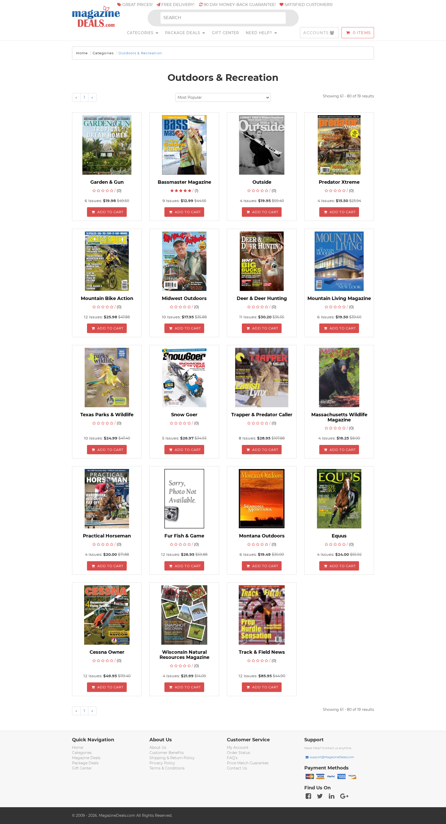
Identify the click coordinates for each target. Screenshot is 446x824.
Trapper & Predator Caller (261, 415)
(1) (196, 190)
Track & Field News (262, 652)
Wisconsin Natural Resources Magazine (184, 654)
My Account (238, 747)
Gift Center (225, 32)
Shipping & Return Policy (172, 758)
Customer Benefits (166, 752)
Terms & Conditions (167, 768)
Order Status (238, 752)
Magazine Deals (86, 758)
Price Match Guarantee (247, 763)
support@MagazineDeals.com (332, 757)
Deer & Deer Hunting (262, 298)
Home (82, 53)
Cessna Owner (107, 652)
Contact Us (237, 768)
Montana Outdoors (262, 536)
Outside (261, 182)
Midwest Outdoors (184, 298)
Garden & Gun (107, 182)
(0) (119, 190)
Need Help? (259, 32)
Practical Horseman (107, 536)
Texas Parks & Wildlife (106, 415)
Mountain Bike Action (107, 298)
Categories (141, 32)
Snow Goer (184, 415)
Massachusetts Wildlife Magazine (339, 417)
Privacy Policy (162, 763)
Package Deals (183, 32)
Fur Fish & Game (184, 536)
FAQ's (232, 758)
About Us (157, 747)
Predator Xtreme (339, 182)
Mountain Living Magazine (339, 298)
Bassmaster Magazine (184, 182)
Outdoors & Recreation (140, 53)
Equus (339, 536)
